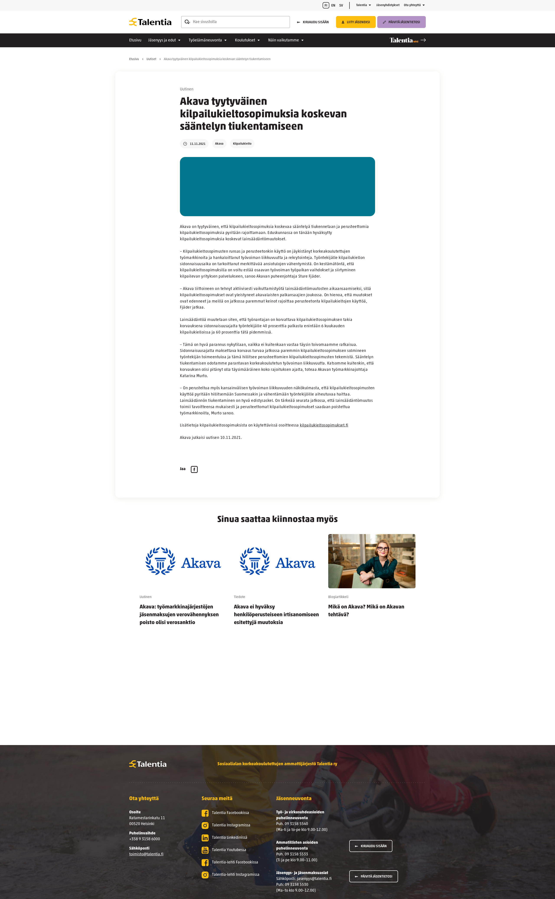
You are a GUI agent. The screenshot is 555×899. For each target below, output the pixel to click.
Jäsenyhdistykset (388, 5)
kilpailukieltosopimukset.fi (324, 426)
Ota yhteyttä (412, 5)
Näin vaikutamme (283, 40)
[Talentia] (150, 22)
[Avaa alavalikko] (370, 5)
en (333, 5)
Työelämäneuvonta (205, 40)
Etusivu (135, 40)
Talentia (361, 5)
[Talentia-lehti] (408, 40)
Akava (219, 143)
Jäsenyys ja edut (162, 40)
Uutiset (151, 59)
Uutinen (186, 90)
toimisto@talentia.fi (146, 855)
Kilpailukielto (242, 143)
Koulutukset (245, 40)
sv (341, 5)
